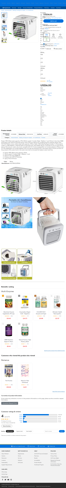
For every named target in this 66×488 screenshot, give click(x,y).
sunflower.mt (43, 104)
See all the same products (58, 391)
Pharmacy (46, 7)
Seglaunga (41, 3)
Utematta (8, 3)
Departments (7, 7)
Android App (4, 474)
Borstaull (60, 3)
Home (2, 10)
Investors (4, 460)
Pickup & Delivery (38, 7)
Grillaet (51, 3)
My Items (58, 7)
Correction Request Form (10, 403)
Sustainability (5, 462)
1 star (21, 421)
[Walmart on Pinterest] (11, 480)
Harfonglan (23, 3)
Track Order (42, 446)
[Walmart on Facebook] (2, 480)
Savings (19, 7)
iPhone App (4, 472)
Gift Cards (20, 462)
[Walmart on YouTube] (8, 480)
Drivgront (55, 3)
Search (61, 431)
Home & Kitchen (8, 10)
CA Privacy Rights (55, 458)
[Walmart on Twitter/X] (5, 480)
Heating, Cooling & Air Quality (18, 10)
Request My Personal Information (55, 461)
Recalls (35, 458)
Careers (52, 7)
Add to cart (53, 21)
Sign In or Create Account (19, 446)
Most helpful (29, 431)
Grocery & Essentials (27, 7)
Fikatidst (32, 3)
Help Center (32, 446)
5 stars (20, 414)
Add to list (48, 48)
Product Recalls (37, 462)
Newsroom (4, 458)
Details (55, 45)
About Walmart (5, 453)
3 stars (20, 418)
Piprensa (37, 3)
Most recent (10, 431)
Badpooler (28, 3)
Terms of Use (54, 453)
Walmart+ (20, 460)
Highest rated (19, 431)
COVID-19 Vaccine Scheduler (41, 453)
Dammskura (46, 3)
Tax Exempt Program (39, 464)
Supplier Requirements (7, 464)
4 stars (20, 416)
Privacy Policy (54, 456)
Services (14, 7)
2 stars (20, 420)
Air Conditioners (29, 10)
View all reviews (7, 426)
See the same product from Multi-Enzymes (54, 350)
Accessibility (37, 460)
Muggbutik (18, 3)
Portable (43, 137)
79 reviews (50, 81)
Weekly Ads (52, 446)
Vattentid (13, 3)
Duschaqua (4, 3)
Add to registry (58, 48)
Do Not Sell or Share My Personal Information (56, 464)
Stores (19, 456)
